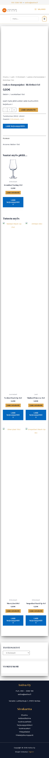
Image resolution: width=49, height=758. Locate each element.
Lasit (12, 77)
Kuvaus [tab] (6, 138)
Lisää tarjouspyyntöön (15, 126)
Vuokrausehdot (24, 722)
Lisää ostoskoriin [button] (13, 192)
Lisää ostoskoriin (28, 110)
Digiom (31, 752)
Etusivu (6, 77)
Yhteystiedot (24, 732)
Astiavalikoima (24, 718)
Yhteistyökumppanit (24, 735)
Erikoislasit (20, 77)
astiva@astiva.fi (31, 3)
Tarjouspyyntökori (24, 725)
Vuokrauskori (24, 728)
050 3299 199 (16, 3)
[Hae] (37, 19)
